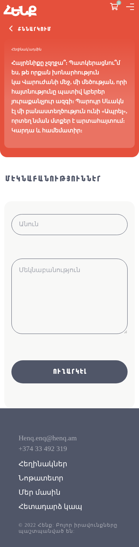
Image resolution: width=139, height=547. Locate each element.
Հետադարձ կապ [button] (50, 506)
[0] (114, 7)
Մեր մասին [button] (40, 492)
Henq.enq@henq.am (48, 438)
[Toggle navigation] (130, 6)
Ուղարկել (69, 371)
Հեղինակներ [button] (43, 464)
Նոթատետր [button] (41, 478)
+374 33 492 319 (43, 448)
